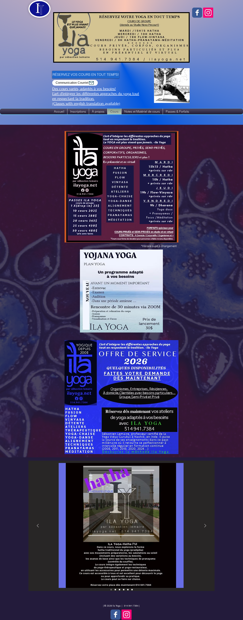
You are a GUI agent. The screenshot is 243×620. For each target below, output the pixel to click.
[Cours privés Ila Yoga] (128, 589)
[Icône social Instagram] (208, 13)
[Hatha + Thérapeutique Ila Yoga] (111, 589)
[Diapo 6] (132, 589)
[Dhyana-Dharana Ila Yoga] (123, 589)
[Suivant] (205, 526)
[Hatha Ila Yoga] (115, 589)
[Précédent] (37, 526)
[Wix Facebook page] (197, 13)
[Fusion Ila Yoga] (119, 589)
